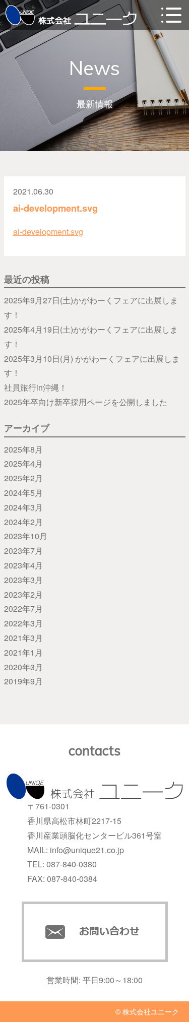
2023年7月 (23, 550)
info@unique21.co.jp (87, 850)
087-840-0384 (72, 878)
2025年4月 (23, 463)
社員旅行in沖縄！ (35, 387)
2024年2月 (23, 522)
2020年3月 (23, 667)
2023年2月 (23, 594)
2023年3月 (23, 580)
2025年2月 (23, 478)
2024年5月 (23, 492)
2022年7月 (23, 608)
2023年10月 (25, 536)
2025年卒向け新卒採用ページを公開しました (85, 402)
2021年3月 (23, 638)
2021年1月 (23, 652)
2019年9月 (23, 681)
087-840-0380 (71, 864)
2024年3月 (23, 507)
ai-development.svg (48, 231)
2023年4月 (23, 565)
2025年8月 (23, 449)
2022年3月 (23, 623)
